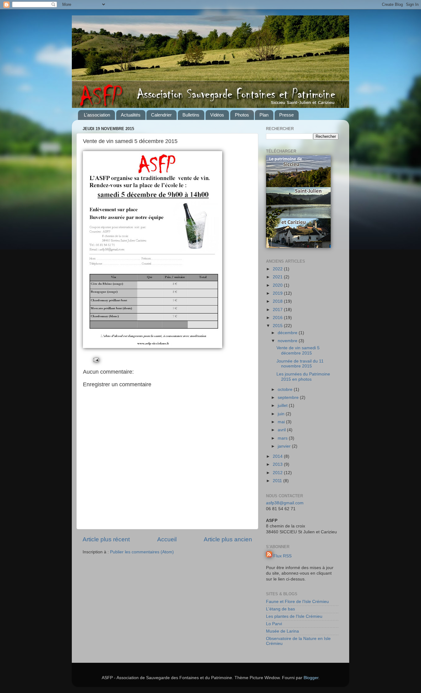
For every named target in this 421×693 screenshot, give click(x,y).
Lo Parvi (274, 623)
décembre (288, 332)
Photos (242, 114)
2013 (278, 464)
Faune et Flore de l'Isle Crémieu (297, 601)
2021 (278, 277)
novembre (288, 340)
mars (283, 438)
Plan (264, 114)
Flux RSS (282, 556)
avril (282, 430)
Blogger (311, 677)
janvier (285, 446)
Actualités (131, 114)
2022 (278, 269)
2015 (278, 325)
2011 (278, 480)
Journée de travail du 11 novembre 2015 (300, 363)
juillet (283, 405)
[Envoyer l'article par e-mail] (95, 359)
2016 (278, 317)
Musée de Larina (282, 631)
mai (282, 422)
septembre (289, 397)
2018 (278, 301)
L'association (97, 114)
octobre (286, 389)
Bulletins (190, 114)
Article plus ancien (228, 539)
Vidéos (217, 114)
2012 (278, 472)
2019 (278, 293)
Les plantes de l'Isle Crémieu (294, 616)
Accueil (167, 539)
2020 (278, 285)
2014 (278, 456)
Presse (286, 114)
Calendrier (161, 114)
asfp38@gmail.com (285, 503)
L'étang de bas (280, 609)
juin (282, 414)
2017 (278, 309)
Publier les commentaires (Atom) (142, 552)
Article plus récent (106, 539)
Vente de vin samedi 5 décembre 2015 (298, 350)
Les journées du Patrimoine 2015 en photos (303, 376)
